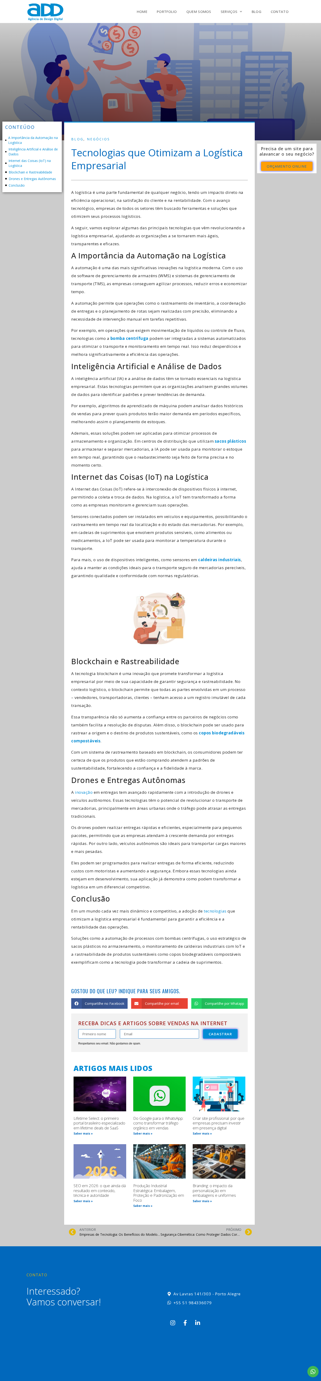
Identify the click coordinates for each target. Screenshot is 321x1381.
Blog (77, 139)
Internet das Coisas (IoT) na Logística (29, 163)
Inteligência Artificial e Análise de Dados (33, 151)
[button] (99, 1003)
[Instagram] (172, 1322)
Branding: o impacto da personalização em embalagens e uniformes (214, 1190)
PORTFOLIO (167, 11)
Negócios (98, 139)
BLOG (256, 11)
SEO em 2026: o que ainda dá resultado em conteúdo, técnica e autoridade (100, 1190)
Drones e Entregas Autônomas (33, 178)
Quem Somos (198, 11)
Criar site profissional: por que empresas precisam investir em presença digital (218, 1123)
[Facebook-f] (185, 1322)
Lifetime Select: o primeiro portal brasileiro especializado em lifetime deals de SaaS (99, 1123)
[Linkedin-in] (197, 1322)
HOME (142, 11)
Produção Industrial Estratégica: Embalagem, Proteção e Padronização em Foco (158, 1193)
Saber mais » (83, 1133)
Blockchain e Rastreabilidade (31, 172)
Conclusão (17, 185)
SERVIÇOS (229, 11)
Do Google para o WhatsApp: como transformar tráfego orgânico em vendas (158, 1123)
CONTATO (280, 11)
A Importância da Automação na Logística (33, 140)
